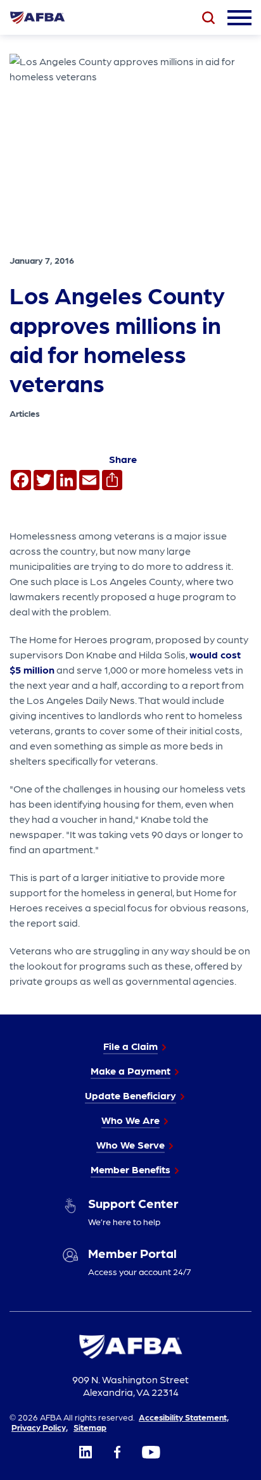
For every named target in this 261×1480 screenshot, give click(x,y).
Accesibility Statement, (184, 1417)
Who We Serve (130, 1144)
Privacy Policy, (39, 1427)
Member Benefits (130, 1169)
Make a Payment (130, 1070)
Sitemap (89, 1427)
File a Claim (130, 1046)
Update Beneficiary (130, 1095)
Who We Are (130, 1120)
